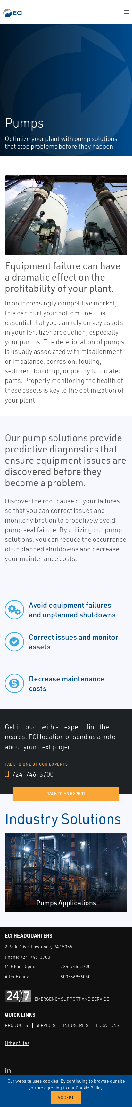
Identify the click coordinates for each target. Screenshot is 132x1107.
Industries (75, 1025)
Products (16, 1025)
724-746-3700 (32, 774)
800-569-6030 (76, 976)
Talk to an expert (66, 793)
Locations (107, 1025)
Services (45, 1025)
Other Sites (17, 1043)
